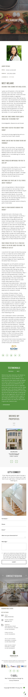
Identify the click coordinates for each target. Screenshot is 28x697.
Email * (4, 530)
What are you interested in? (10, 535)
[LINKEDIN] (15, 355)
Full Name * (5, 518)
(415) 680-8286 (11, 73)
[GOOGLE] (3, 355)
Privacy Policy (22, 558)
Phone (3, 524)
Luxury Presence (14, 680)
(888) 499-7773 (8, 621)
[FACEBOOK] (19, 355)
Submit (14, 562)
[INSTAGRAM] (7, 355)
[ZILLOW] (11, 355)
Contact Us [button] (14, 597)
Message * (5, 541)
